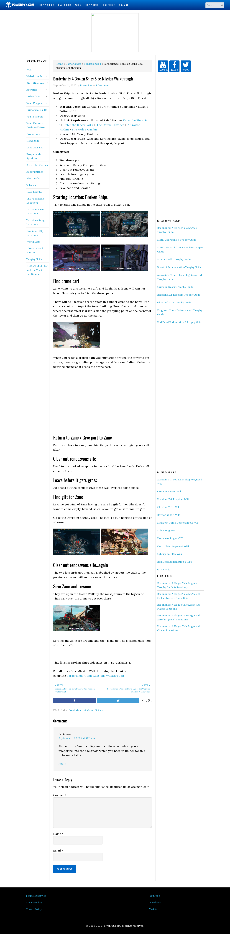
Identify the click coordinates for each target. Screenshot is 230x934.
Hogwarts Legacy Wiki (170, 537)
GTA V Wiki (163, 568)
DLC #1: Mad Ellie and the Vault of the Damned (36, 268)
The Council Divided (111, 123)
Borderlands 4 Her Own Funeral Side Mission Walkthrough (75, 687)
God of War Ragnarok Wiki (173, 544)
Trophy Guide (34, 258)
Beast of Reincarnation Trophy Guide (179, 265)
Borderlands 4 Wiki (168, 513)
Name (58, 832)
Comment (59, 794)
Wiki (28, 68)
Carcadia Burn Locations (35, 210)
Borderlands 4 (77, 708)
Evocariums (33, 132)
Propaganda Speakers (33, 155)
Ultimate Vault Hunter (35, 249)
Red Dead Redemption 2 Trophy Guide (180, 320)
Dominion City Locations (34, 231)
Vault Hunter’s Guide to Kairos (35, 124)
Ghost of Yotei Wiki (168, 505)
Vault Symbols (34, 115)
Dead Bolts (32, 139)
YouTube (154, 894)
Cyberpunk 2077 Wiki (169, 552)
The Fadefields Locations (35, 199)
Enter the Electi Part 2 (79, 123)
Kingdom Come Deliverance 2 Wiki (177, 521)
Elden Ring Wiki (166, 529)
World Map (33, 240)
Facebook (155, 901)
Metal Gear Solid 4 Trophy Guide (176, 238)
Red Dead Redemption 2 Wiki (174, 560)
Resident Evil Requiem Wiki (173, 497)
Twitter (154, 907)
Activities (31, 88)
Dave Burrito (34, 190)
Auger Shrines (34, 170)
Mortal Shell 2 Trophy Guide (174, 258)
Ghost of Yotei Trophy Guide (174, 301)
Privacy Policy (34, 901)
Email (58, 849)
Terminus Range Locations (36, 221)
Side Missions (35, 81)
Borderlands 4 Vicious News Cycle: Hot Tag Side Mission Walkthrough (128, 687)
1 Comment (103, 84)
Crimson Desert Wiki (169, 490)
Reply (62, 762)
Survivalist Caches (37, 163)
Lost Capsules (34, 146)
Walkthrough (34, 75)
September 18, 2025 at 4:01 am (77, 736)
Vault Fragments (36, 101)
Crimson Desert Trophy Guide (175, 285)
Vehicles (31, 183)
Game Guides (95, 708)
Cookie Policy (34, 907)
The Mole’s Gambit (84, 128)
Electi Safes (33, 177)
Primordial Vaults (36, 108)
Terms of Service (36, 894)
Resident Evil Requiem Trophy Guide (178, 293)
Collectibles (33, 95)
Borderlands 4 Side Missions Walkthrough (95, 674)
